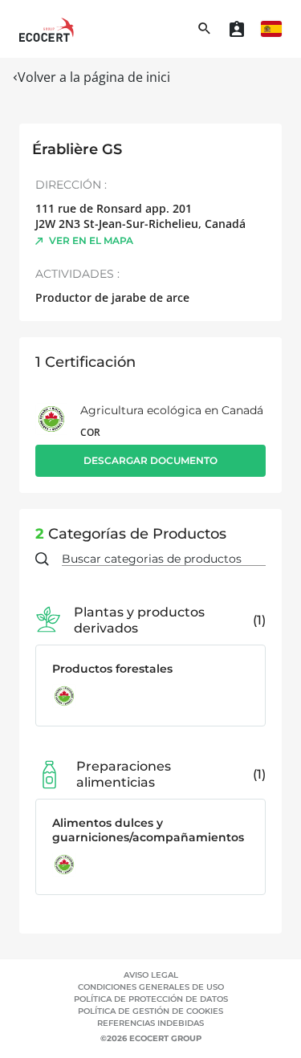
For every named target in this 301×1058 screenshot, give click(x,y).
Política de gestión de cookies (150, 1011)
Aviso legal (151, 975)
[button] (271, 29)
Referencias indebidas (150, 1023)
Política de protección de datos (151, 999)
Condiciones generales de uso (151, 987)
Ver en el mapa (91, 240)
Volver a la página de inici (94, 77)
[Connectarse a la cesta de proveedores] (237, 29)
